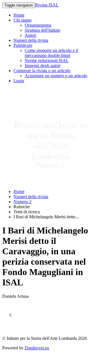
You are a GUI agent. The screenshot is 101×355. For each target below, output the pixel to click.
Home (18, 15)
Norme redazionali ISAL (47, 60)
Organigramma (38, 25)
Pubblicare (22, 45)
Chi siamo (22, 20)
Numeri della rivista (30, 40)
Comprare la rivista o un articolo (41, 70)
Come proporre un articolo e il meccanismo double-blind (51, 53)
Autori (30, 35)
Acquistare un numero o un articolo (56, 75)
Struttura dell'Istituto (42, 30)
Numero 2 (22, 201)
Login (18, 80)
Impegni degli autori (42, 65)
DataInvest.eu (37, 347)
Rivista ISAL (47, 5)
